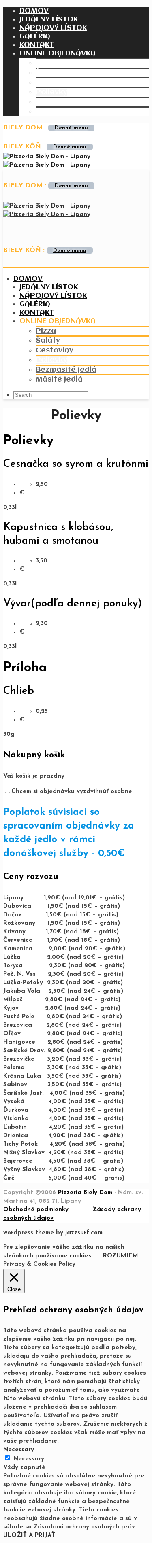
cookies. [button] (81, 1256)
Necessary (28, 1459)
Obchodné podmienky (36, 1210)
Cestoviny (54, 82)
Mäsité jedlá (59, 111)
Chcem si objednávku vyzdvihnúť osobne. (72, 791)
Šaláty (48, 72)
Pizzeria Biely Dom (85, 1193)
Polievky (51, 92)
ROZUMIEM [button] (120, 1256)
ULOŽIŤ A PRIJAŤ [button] (29, 1535)
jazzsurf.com (84, 1233)
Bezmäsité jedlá (66, 102)
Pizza (46, 63)
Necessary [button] (18, 1450)
